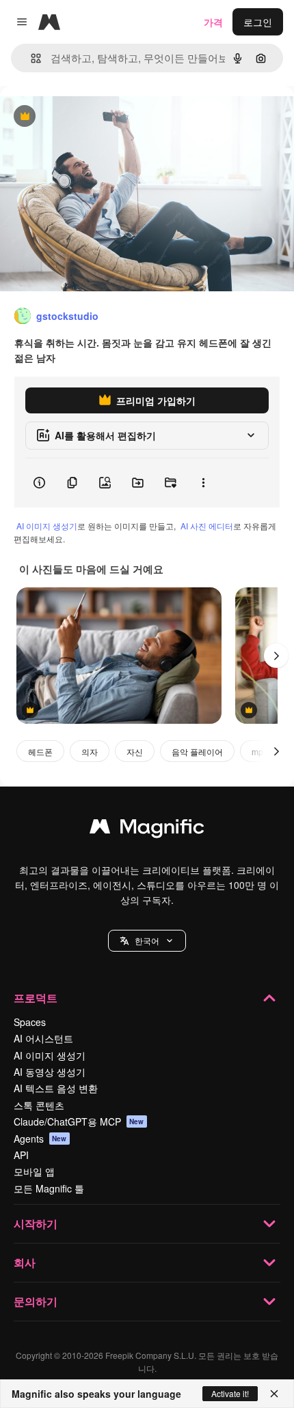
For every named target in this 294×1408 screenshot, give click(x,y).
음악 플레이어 (197, 751)
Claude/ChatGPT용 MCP (79, 1121)
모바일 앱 (34, 1171)
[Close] (274, 1393)
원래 (78, 117)
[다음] (276, 655)
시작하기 (35, 1223)
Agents (40, 1138)
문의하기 (35, 1301)
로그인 (257, 22)
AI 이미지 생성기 (46, 525)
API (21, 1155)
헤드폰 (40, 751)
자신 (134, 751)
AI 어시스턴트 (43, 1038)
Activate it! (230, 1393)
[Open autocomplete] (30, 58)
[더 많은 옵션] (203, 483)
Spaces (30, 1022)
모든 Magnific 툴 (49, 1188)
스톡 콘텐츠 (39, 1105)
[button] (147, 941)
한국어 (147, 940)
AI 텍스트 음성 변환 (56, 1088)
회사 (25, 1262)
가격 (213, 22)
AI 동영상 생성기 (49, 1072)
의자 (89, 751)
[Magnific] (147, 829)
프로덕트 (35, 998)
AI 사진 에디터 (207, 525)
